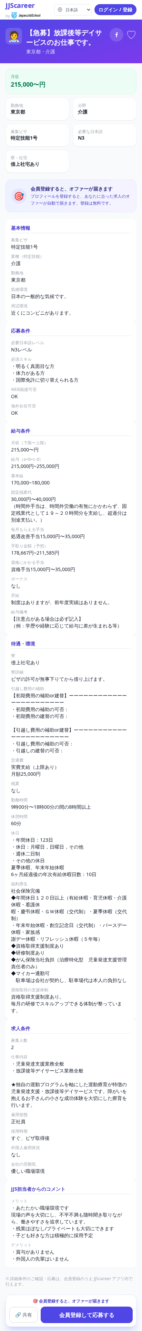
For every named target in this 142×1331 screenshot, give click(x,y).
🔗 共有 (23, 1314)
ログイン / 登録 (115, 9)
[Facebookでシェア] (116, 35)
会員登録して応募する (86, 1315)
